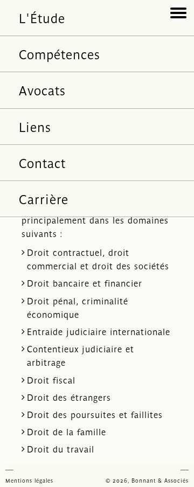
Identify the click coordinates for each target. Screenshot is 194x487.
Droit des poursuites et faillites (95, 414)
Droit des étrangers (69, 397)
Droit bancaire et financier (84, 282)
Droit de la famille (66, 431)
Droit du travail (60, 448)
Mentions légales (29, 480)
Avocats (42, 89)
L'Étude (42, 17)
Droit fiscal (51, 379)
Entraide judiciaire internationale (98, 331)
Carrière (43, 198)
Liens (35, 126)
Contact (42, 162)
